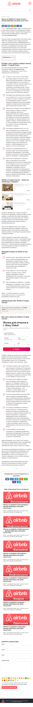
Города (3, 23)
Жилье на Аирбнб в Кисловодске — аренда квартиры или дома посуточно (16, 506)
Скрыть (12, 57)
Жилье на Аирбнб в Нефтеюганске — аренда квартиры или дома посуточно (16, 530)
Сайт (3, 655)
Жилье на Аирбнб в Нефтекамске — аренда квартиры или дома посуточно (16, 579)
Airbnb (3, 28)
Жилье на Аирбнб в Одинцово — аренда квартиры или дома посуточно (15, 628)
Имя (3, 644)
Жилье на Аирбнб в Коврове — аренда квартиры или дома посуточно (14, 604)
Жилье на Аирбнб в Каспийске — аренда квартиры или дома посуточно (15, 555)
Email (3, 649)
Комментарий (5, 660)
